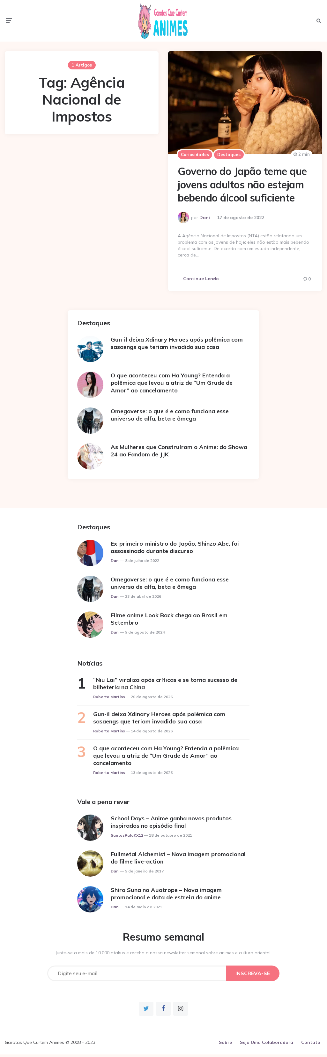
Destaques (229, 154)
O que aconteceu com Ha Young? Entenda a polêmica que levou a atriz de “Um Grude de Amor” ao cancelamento (172, 383)
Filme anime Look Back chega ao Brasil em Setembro (169, 618)
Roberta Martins (109, 696)
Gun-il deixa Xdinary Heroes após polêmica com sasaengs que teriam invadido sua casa (177, 343)
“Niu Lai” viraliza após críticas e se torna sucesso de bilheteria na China (165, 683)
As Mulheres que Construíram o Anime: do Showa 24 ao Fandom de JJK (179, 450)
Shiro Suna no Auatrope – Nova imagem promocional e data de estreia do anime (166, 893)
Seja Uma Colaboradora (266, 1042)
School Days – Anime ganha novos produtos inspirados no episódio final (171, 822)
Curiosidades (195, 154)
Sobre (225, 1042)
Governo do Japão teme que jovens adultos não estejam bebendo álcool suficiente (242, 184)
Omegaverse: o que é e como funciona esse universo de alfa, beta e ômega (170, 414)
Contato (310, 1042)
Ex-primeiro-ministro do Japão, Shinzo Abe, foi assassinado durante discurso (175, 547)
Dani (204, 217)
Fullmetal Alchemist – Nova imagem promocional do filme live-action (178, 857)
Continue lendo (201, 278)
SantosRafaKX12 (127, 835)
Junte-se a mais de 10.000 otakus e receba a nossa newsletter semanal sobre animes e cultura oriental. (163, 953)
